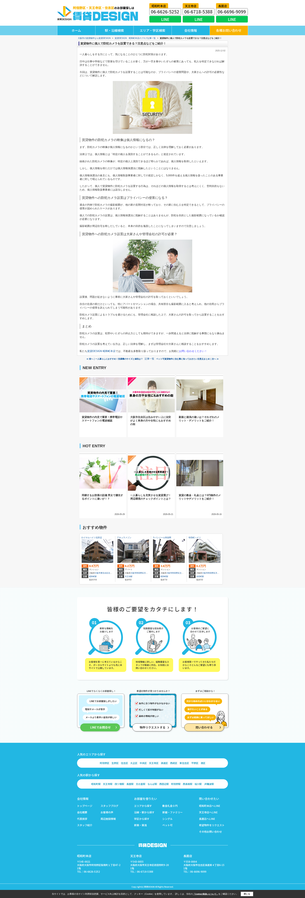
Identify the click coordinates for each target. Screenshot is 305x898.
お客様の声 (107, 812)
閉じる (247, 894)
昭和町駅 (93, 576)
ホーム (76, 30)
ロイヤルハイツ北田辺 (91, 537)
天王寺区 (154, 763)
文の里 (182, 573)
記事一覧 (149, 359)
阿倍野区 (104, 763)
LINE (165, 19)
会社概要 (82, 812)
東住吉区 (184, 763)
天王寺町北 (148, 573)
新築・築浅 (140, 825)
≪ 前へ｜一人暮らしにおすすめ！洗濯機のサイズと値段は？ (114, 359)
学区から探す (141, 819)
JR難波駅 (209, 784)
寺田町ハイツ (194, 537)
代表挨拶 (82, 819)
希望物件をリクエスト (211, 825)
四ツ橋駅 (119, 784)
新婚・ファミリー (172, 812)
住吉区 (124, 763)
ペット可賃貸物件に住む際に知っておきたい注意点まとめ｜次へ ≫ (187, 359)
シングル (167, 819)
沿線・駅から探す (144, 812)
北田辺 (111, 573)
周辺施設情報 (108, 819)
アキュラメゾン (124, 537)
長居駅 (130, 784)
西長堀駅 (187, 784)
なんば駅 (152, 784)
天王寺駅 (128, 576)
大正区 (133, 763)
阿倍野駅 (176, 784)
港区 (203, 763)
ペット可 (167, 825)
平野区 (194, 763)
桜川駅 (198, 784)
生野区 (115, 763)
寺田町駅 (200, 576)
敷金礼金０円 (170, 806)
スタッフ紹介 (84, 825)
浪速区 (164, 763)
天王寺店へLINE (208, 812)
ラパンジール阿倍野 (162, 537)
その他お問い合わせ (210, 831)
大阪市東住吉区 (101, 573)
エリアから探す (143, 806)
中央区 (143, 763)
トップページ (84, 806)
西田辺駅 (164, 784)
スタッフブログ (109, 806)
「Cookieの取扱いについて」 (205, 894)
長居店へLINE (207, 819)
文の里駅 (140, 784)
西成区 (173, 763)
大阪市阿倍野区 (137, 573)
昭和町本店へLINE (209, 806)
